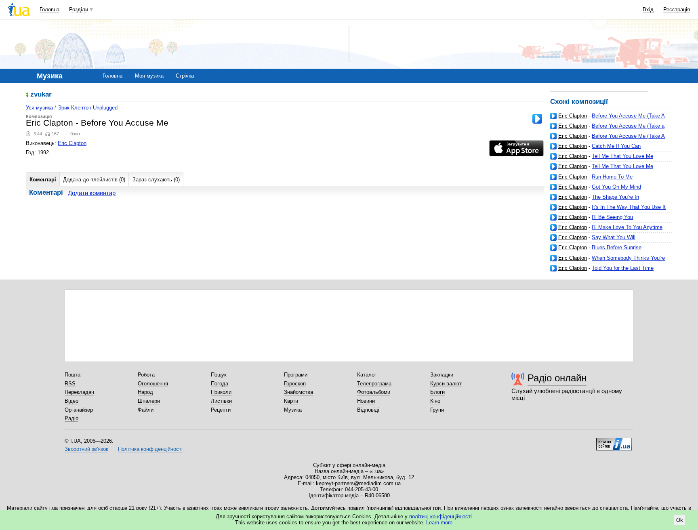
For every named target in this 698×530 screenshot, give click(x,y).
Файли (145, 410)
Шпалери (149, 401)
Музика (293, 410)
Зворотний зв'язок (86, 449)
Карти (291, 401)
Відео (71, 401)
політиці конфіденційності (440, 516)
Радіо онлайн (557, 377)
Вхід (648, 9)
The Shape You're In (615, 197)
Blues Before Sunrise (616, 247)
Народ (145, 392)
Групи (437, 410)
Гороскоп (295, 384)
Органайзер (79, 410)
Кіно (435, 401)
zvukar (41, 94)
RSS (70, 384)
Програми (295, 375)
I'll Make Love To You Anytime (627, 227)
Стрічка (185, 76)
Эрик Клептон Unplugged (88, 108)
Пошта (72, 375)
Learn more (439, 522)
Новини (366, 401)
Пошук (219, 375)
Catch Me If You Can (616, 146)
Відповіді (368, 410)
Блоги (437, 392)
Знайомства (298, 392)
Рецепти (221, 410)
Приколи (221, 392)
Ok (679, 520)
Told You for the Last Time (623, 268)
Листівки (221, 401)
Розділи (78, 9)
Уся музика (39, 108)
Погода (219, 384)
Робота (146, 375)
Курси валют (446, 384)
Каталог (366, 375)
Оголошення (153, 384)
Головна (49, 9)
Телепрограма (374, 384)
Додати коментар (92, 192)
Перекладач (79, 392)
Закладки (441, 375)
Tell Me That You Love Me (622, 156)
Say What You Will (613, 237)
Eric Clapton (572, 116)
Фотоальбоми (373, 392)
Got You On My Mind (616, 187)
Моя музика (149, 76)
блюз (75, 133)
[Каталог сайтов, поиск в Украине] (614, 441)
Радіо (71, 418)
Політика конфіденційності (150, 449)
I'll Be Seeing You (612, 217)
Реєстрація (676, 9)
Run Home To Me (612, 177)
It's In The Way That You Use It (629, 207)
